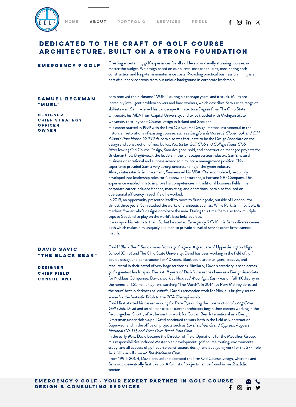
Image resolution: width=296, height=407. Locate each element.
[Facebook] (230, 22)
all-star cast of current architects (176, 308)
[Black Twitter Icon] (258, 387)
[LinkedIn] (248, 22)
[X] (258, 22)
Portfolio (239, 364)
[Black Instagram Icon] (239, 22)
